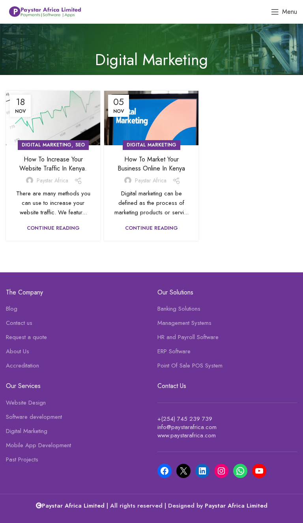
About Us (17, 351)
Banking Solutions (178, 309)
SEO (80, 144)
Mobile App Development (38, 445)
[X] (183, 471)
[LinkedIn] (202, 471)
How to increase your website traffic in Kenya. (53, 163)
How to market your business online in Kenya (151, 163)
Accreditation (22, 366)
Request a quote (26, 337)
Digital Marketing (46, 144)
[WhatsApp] (240, 471)
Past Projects (22, 460)
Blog (11, 309)
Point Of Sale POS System (190, 366)
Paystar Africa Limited (236, 505)
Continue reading (53, 228)
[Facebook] (164, 471)
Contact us (19, 323)
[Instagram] (221, 471)
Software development (34, 417)
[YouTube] (259, 471)
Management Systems (184, 323)
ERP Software (174, 351)
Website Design (26, 403)
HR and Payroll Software (188, 337)
